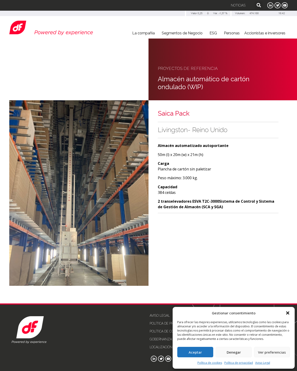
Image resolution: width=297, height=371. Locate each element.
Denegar (234, 352)
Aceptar (195, 352)
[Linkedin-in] (270, 5)
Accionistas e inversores (264, 33)
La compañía (143, 33)
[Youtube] (285, 5)
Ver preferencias (272, 352)
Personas (232, 33)
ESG (213, 33)
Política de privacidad (238, 363)
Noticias (238, 5)
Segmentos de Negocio (182, 33)
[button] (287, 313)
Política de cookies (209, 363)
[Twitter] (277, 5)
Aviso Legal (262, 363)
